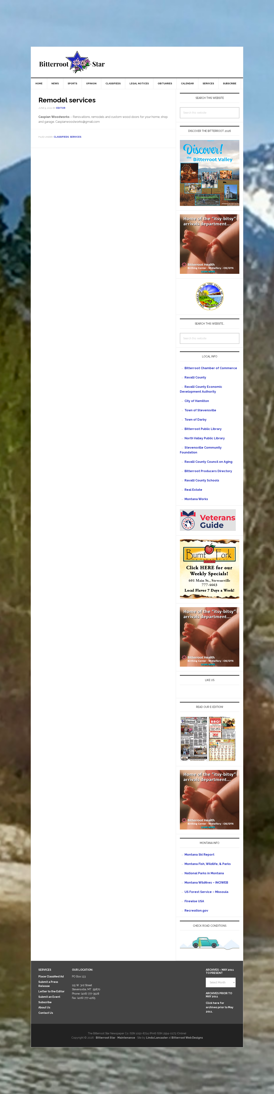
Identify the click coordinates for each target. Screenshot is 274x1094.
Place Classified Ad (51, 976)
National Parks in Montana (204, 873)
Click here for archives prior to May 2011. (219, 1007)
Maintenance (126, 1037)
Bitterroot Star (137, 62)
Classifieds (61, 137)
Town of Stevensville (200, 410)
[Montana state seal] (210, 308)
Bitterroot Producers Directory (208, 471)
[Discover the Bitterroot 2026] (209, 204)
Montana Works (196, 499)
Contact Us (45, 1012)
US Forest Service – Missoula (206, 892)
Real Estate (193, 490)
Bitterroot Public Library (203, 429)
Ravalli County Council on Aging (208, 462)
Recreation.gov (196, 910)
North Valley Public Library (205, 438)
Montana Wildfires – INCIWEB (206, 882)
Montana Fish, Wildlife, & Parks (208, 864)
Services (75, 137)
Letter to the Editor (51, 991)
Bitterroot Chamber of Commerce (211, 368)
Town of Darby (196, 419)
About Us (44, 1007)
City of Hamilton (197, 401)
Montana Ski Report (199, 854)
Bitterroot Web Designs (187, 1037)
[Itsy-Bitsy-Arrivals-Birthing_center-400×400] (209, 272)
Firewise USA (194, 901)
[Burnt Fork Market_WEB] (209, 597)
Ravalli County (195, 377)
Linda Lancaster (157, 1037)
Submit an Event (49, 996)
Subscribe (45, 1002)
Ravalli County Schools (202, 480)
